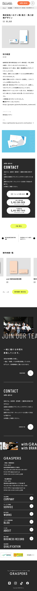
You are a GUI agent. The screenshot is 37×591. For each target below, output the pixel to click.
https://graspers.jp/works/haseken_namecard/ (19, 104)
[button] (4, 291)
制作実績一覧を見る (20, 292)
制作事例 (10, 7)
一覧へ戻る (18, 226)
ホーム (4, 7)
